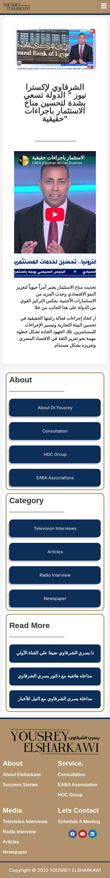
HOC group (70, 794)
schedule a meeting (79, 821)
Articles (11, 841)
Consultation (71, 774)
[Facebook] (73, 834)
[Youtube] (82, 834)
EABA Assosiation (77, 784)
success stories (20, 784)
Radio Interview (19, 831)
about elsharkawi (22, 774)
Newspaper (15, 852)
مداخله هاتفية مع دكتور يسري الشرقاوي (55, 675)
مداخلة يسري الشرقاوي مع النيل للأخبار (55, 698)
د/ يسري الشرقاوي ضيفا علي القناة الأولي (55, 652)
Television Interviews (25, 821)
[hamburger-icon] (103, 7)
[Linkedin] (92, 834)
